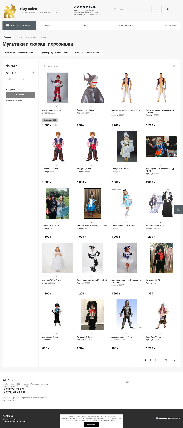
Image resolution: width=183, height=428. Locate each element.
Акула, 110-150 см (85, 110)
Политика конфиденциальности (13, 421)
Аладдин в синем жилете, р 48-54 (125, 111)
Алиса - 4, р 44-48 (50, 226)
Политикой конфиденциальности (103, 420)
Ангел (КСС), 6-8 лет (51, 280)
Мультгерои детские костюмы (55, 53)
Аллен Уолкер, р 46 (155, 226)
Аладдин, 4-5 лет (50, 169)
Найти (115, 9)
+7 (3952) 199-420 (85, 7)
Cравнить (47, 99)
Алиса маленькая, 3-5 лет (123, 226)
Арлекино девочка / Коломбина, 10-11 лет (126, 281)
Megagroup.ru (174, 418)
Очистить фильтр (14, 101)
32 (166, 360)
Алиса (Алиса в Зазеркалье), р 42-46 (160, 170)
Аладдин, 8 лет (84, 169)
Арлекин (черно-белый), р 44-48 (92, 280)
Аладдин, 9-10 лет (119, 169)
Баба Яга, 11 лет (153, 337)
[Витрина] (174, 66)
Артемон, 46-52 (153, 280)
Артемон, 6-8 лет (85, 337)
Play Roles (28, 9)
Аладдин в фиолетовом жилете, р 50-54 (161, 111)
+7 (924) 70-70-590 (14, 392)
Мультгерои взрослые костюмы (20, 53)
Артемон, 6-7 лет (50, 337)
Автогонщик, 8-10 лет (52, 110)
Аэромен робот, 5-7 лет (122, 337)
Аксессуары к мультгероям (87, 53)
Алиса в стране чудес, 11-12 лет (92, 226)
